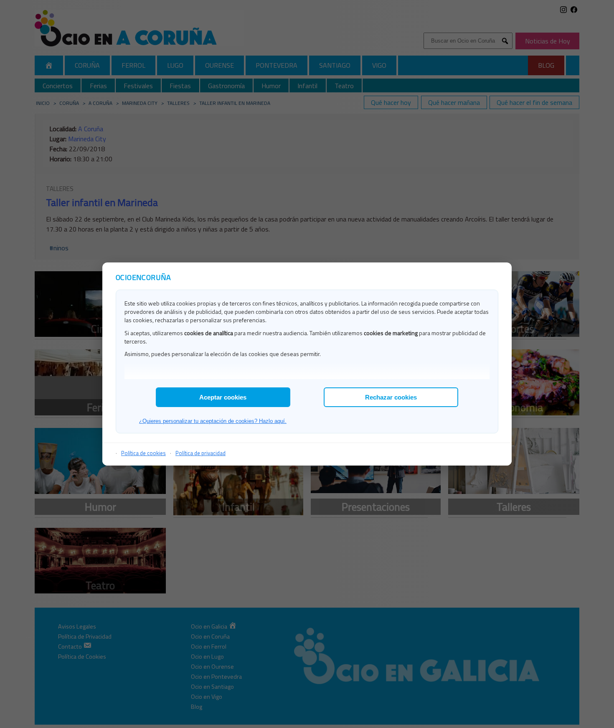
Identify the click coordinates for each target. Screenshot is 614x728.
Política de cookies (143, 453)
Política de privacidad (200, 453)
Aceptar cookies (222, 397)
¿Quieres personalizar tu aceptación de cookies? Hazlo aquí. (213, 421)
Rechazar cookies (391, 397)
